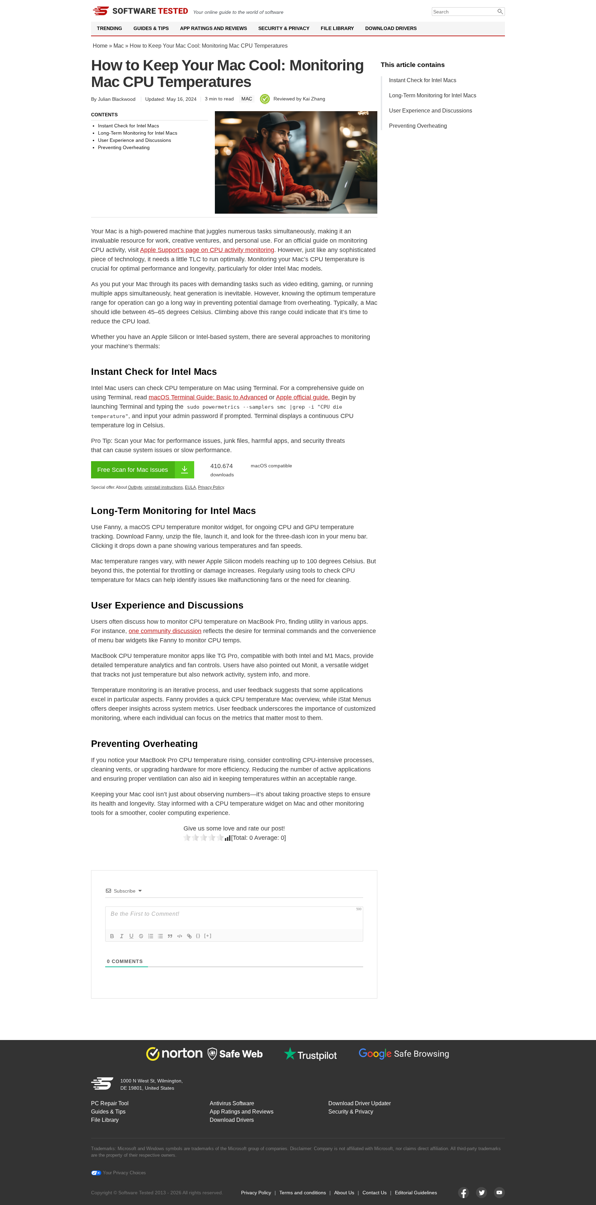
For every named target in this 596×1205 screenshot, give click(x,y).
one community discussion (165, 631)
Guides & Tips (151, 28)
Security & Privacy (283, 28)
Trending (109, 28)
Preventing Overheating (418, 126)
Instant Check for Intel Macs (422, 80)
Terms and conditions (302, 1192)
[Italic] (122, 936)
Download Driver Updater (359, 1103)
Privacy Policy (256, 1192)
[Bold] (112, 936)
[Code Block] (180, 936)
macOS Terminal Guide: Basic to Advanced (208, 397)
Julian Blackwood (117, 99)
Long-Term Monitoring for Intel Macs (432, 95)
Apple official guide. (303, 397)
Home (100, 46)
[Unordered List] (160, 936)
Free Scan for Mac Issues (132, 469)
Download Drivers (391, 28)
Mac (118, 46)
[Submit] (500, 11)
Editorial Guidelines (416, 1192)
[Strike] (141, 936)
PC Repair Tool (110, 1103)
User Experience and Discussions (430, 111)
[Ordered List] (151, 936)
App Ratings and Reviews (213, 28)
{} (198, 935)
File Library (337, 28)
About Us (344, 1192)
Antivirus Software (232, 1103)
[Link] (189, 936)
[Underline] (131, 936)
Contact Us (374, 1192)
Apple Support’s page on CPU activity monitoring (207, 249)
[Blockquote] (170, 936)
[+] (208, 935)
